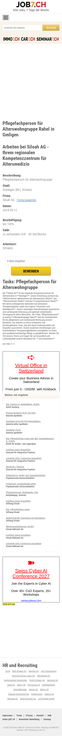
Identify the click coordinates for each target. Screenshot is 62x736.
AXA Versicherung (48, 671)
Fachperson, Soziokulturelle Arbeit (21, 484)
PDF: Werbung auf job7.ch (35, 730)
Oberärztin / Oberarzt (15, 466)
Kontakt (40, 715)
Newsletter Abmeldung (29, 719)
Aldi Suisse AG (34, 685)
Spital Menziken (20, 689)
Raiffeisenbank (48, 685)
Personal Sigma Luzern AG (23, 676)
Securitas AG (52, 680)
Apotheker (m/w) (13, 430)
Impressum (7, 715)
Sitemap (47, 719)
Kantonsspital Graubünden (15, 680)
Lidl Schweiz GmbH (46, 698)
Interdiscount (36, 694)
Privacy (29, 715)
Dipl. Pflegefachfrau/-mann (18, 509)
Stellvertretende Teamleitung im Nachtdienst (25, 518)
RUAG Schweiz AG (37, 680)
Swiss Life (21, 685)
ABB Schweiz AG (19, 671)
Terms (19, 715)
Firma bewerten (26, 200)
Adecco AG (49, 694)
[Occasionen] (28, 39)
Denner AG (33, 689)
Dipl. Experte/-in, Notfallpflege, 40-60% (23, 404)
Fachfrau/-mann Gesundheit (18, 449)
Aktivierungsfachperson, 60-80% (20, 526)
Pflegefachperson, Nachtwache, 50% (22, 492)
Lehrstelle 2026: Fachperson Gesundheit (23, 458)
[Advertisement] (31, 81)
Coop (7, 671)
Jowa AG (11, 685)
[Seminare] (48, 39)
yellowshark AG (43, 676)
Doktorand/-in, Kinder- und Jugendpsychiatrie (25, 475)
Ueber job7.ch (9, 719)
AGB (49, 715)
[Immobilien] (11, 39)
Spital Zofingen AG (28, 698)
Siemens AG (33, 671)
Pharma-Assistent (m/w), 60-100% (21, 413)
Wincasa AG (12, 698)
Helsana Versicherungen (18, 694)
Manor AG (44, 689)
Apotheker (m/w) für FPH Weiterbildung (23, 421)
